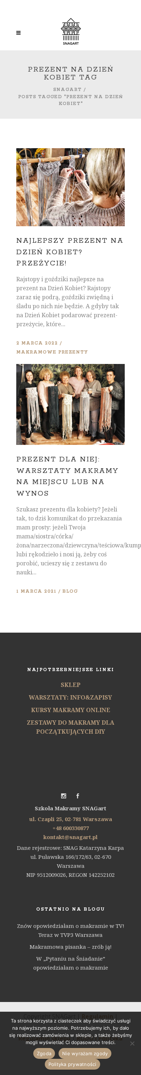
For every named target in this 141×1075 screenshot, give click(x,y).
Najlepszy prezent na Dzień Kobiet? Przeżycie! (70, 252)
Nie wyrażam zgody (85, 1053)
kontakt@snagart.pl (70, 837)
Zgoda (44, 1053)
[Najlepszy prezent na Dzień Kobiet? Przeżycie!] (70, 187)
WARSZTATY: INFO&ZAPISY (70, 697)
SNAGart (67, 89)
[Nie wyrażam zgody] (132, 1043)
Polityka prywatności (72, 1064)
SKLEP (71, 685)
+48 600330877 (70, 828)
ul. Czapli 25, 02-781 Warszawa (70, 819)
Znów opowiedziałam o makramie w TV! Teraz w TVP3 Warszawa (70, 930)
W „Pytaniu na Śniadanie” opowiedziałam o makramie (70, 963)
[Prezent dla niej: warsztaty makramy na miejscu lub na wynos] (70, 404)
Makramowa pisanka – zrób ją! (71, 946)
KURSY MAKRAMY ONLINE (70, 710)
